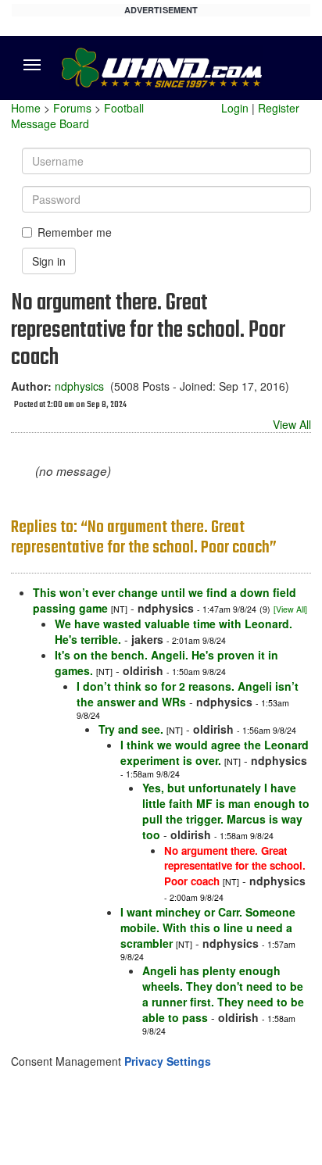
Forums (72, 108)
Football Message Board (77, 115)
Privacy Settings (167, 1061)
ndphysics (79, 386)
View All (292, 424)
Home (26, 108)
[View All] (290, 609)
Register (278, 108)
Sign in (49, 261)
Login (235, 108)
